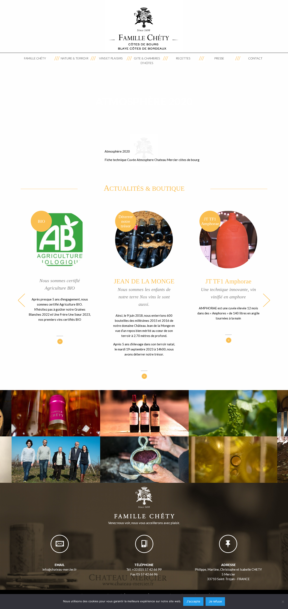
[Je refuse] (283, 602)
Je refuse (215, 601)
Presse (219, 58)
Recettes (183, 58)
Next (266, 300)
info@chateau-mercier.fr (59, 569)
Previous (21, 300)
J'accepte (193, 601)
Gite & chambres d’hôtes (147, 60)
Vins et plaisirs (110, 58)
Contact (255, 58)
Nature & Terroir (74, 58)
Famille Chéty (35, 58)
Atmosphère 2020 (117, 151)
